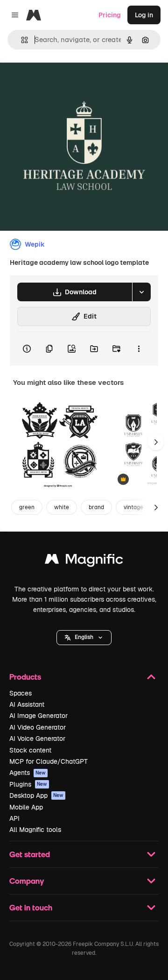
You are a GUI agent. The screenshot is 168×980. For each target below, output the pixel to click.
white (61, 507)
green (27, 507)
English (84, 637)
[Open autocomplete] (21, 39)
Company (26, 881)
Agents (27, 772)
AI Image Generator (38, 715)
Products (25, 677)
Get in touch (30, 907)
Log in (144, 15)
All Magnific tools (35, 829)
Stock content (30, 750)
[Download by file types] (141, 292)
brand (96, 507)
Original (60, 80)
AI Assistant (26, 704)
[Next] (155, 442)
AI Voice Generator (37, 738)
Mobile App (26, 807)
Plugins (28, 784)
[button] (84, 637)
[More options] (138, 349)
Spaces (20, 693)
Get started (29, 854)
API (14, 818)
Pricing (109, 15)
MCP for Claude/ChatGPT (48, 761)
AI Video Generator (37, 727)
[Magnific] (84, 561)
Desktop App (36, 795)
